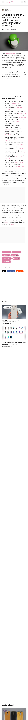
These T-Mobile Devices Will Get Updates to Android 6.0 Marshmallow (14, 344)
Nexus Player (7, 261)
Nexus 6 (15, 255)
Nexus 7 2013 (7, 258)
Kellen (7, 9)
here (6, 222)
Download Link (15, 103)
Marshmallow (17, 252)
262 (5, 29)
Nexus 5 (6, 255)
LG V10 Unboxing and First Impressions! (11, 322)
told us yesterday (10, 53)
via (9, 109)
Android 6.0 (7, 252)
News (5, 710)
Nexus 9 (16, 258)
